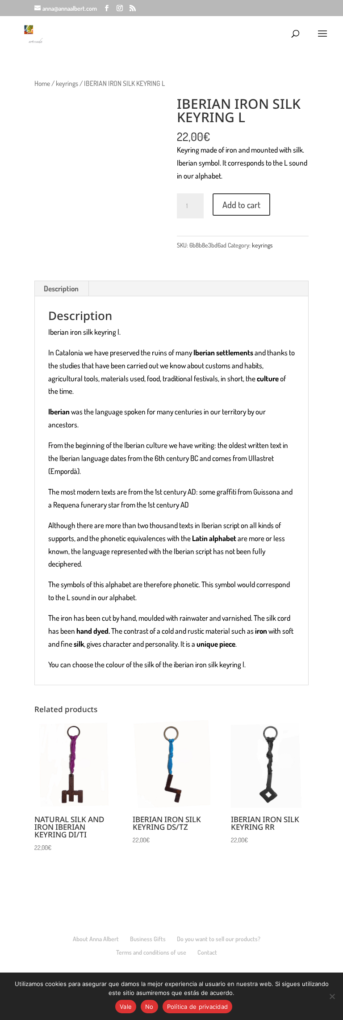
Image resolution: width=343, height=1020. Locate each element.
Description (61, 288)
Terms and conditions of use (151, 952)
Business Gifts (148, 939)
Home (42, 83)
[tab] (61, 288)
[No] (331, 996)
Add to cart (241, 204)
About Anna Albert (96, 939)
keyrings (67, 83)
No (149, 1006)
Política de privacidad (197, 1006)
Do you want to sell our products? (218, 939)
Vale (126, 1006)
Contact (207, 952)
